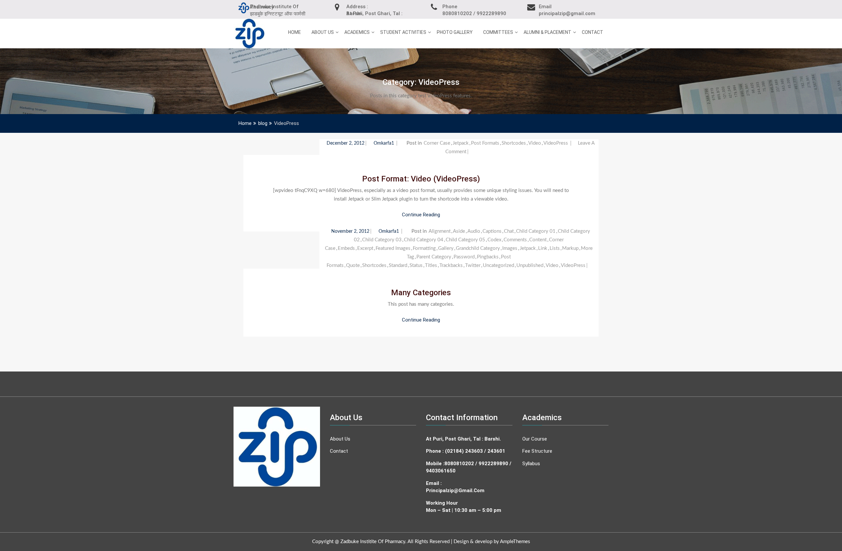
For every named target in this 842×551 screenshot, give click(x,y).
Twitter (473, 265)
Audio (473, 231)
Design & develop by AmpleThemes (492, 541)
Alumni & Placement (547, 32)
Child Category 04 (423, 239)
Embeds (346, 248)
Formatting (424, 248)
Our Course (534, 439)
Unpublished (529, 265)
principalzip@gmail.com (455, 490)
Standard (398, 265)
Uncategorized (498, 265)
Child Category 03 (382, 239)
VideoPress (555, 143)
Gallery (446, 248)
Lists (555, 248)
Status (416, 265)
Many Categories (421, 292)
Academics (357, 32)
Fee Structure (537, 451)
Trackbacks (451, 265)
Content (538, 239)
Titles (431, 265)
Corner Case (437, 143)
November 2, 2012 (350, 231)
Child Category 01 (536, 231)
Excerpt (365, 248)
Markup (570, 248)
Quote (353, 265)
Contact (592, 32)
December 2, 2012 (345, 143)
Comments (515, 239)
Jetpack (461, 143)
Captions (492, 231)
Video (534, 143)
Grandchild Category (478, 248)
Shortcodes (514, 143)
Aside (459, 231)
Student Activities (403, 32)
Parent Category (433, 256)
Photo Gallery (455, 32)
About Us (322, 32)
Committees (498, 32)
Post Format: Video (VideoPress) (421, 178)
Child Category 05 (465, 239)
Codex (494, 239)
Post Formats (485, 143)
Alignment (440, 231)
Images (509, 248)
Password (464, 256)
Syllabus (531, 464)
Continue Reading (421, 215)
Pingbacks (488, 256)
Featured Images (393, 248)
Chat (509, 231)
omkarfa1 (384, 143)
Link (542, 248)
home (294, 32)
